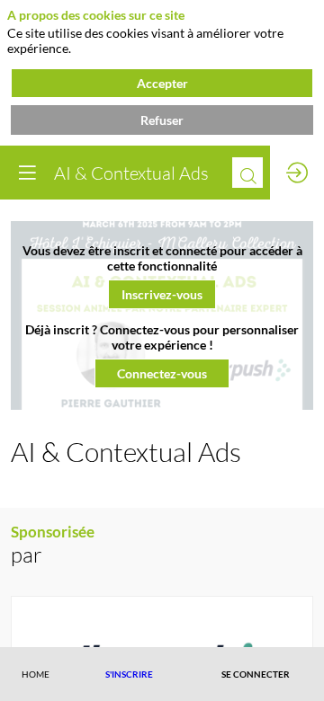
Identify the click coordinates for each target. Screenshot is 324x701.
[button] (162, 294)
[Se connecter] (297, 173)
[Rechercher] (247, 172)
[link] (36, 674)
